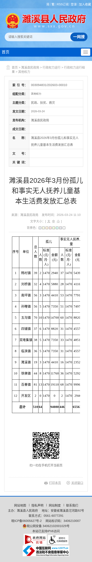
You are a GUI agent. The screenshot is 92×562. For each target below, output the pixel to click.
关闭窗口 (77, 483)
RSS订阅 (63, 4)
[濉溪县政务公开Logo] (46, 20)
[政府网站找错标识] (35, 539)
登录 (74, 4)
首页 (5, 52)
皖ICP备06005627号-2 (26, 521)
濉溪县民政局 (30, 67)
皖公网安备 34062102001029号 (48, 526)
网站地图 (20, 505)
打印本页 (55, 483)
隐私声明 (37, 505)
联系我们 (72, 505)
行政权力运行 (52, 67)
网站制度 (55, 505)
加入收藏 (85, 4)
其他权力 (24, 71)
